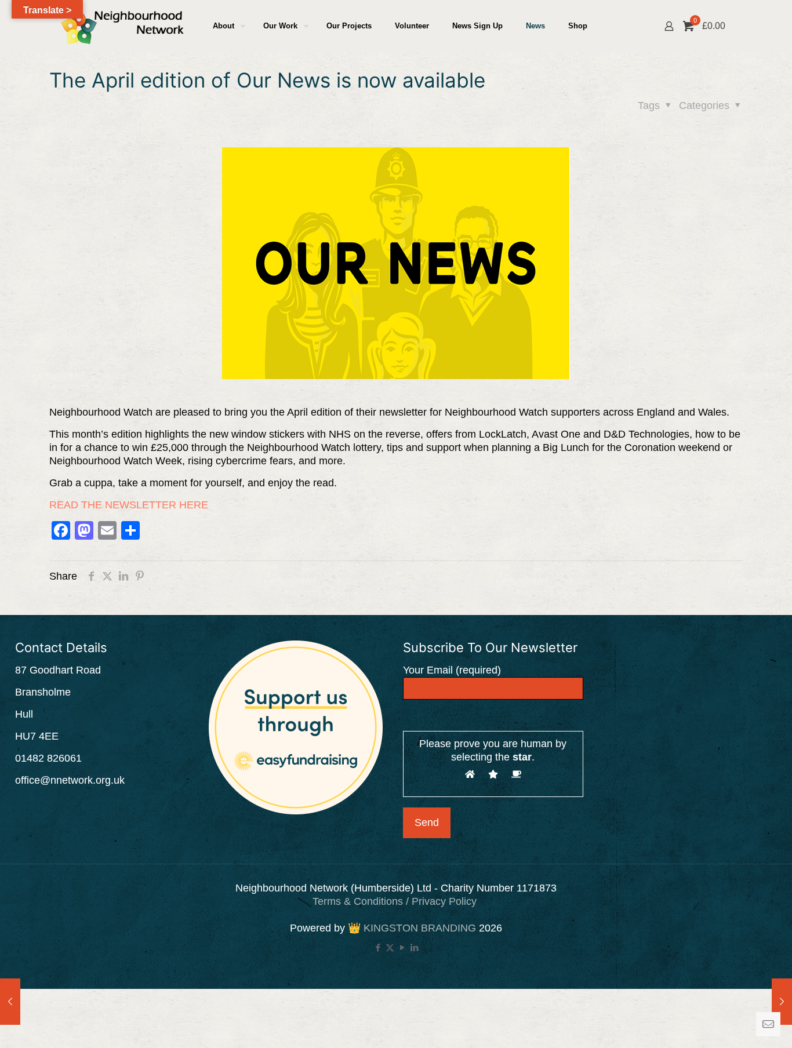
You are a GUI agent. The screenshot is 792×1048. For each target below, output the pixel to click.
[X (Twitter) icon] (390, 947)
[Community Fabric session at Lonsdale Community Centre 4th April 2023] (782, 1001)
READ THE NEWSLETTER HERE (128, 505)
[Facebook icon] (377, 947)
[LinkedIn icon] (414, 947)
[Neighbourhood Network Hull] (122, 26)
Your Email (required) (452, 670)
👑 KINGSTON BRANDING (412, 928)
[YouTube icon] (402, 947)
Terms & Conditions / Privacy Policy (396, 901)
